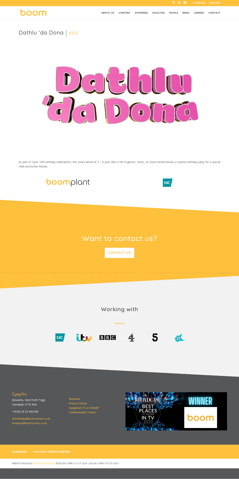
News (186, 12)
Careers (199, 12)
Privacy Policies (78, 403)
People (173, 12)
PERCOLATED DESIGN (44, 463)
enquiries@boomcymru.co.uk (29, 423)
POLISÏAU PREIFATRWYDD (51, 451)
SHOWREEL (20, 451)
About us (107, 12)
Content (125, 12)
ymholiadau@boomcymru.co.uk (31, 418)
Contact (214, 12)
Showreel (141, 12)
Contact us (119, 253)
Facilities (158, 12)
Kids (73, 33)
